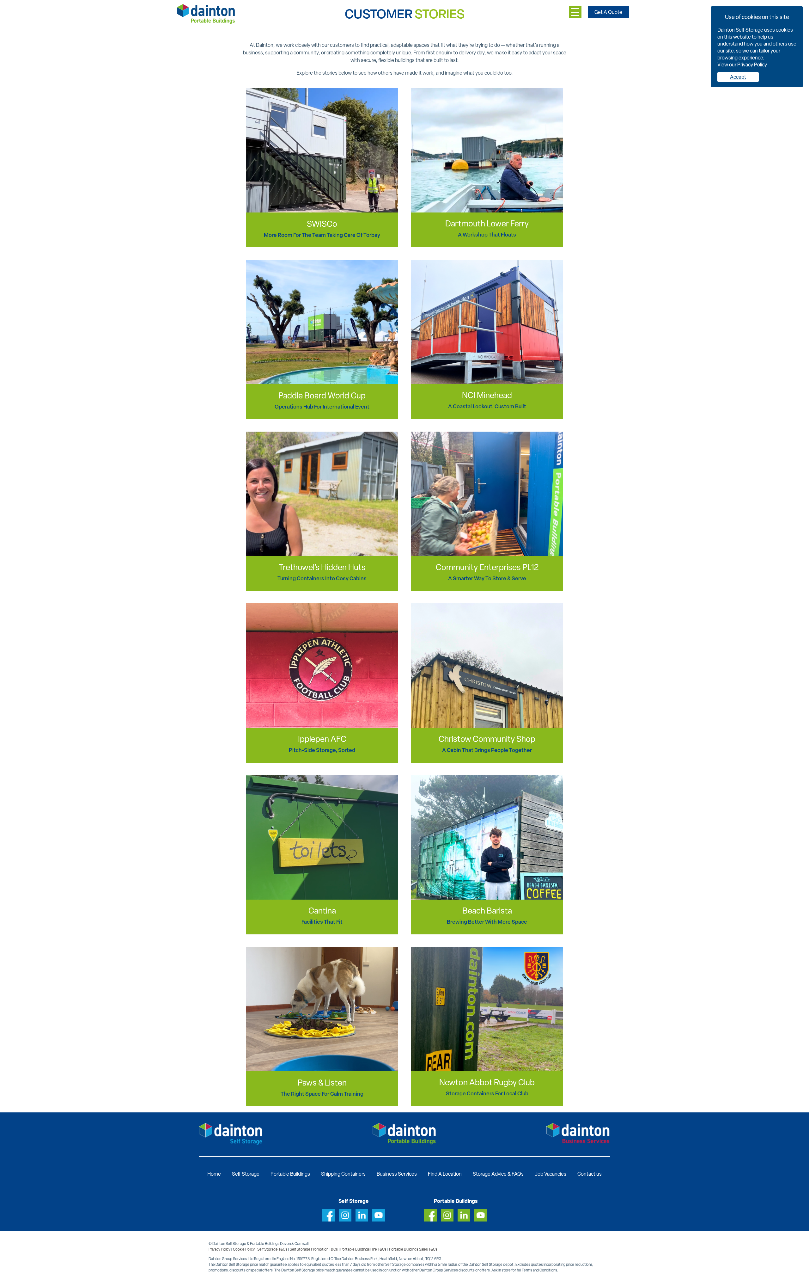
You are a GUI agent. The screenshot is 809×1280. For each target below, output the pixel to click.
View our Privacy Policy (742, 64)
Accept (738, 77)
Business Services (397, 1174)
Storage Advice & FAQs (498, 1174)
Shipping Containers (343, 1174)
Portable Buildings (290, 1174)
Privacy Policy (219, 1249)
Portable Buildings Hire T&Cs (363, 1249)
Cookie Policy (244, 1249)
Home (214, 1174)
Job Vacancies (550, 1174)
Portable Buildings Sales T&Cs (413, 1249)
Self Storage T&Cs (272, 1249)
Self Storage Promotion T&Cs (314, 1249)
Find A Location (445, 1174)
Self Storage (245, 1174)
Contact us (589, 1174)
